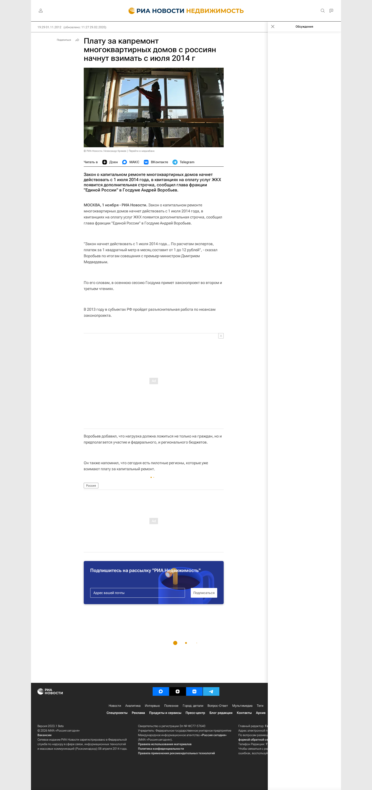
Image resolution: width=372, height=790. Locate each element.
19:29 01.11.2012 (49, 27)
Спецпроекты (117, 713)
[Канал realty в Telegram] (211, 691)
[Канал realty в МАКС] (161, 691)
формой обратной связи (255, 739)
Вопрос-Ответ (218, 706)
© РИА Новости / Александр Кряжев (105, 150)
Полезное (171, 706)
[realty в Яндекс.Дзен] (177, 691)
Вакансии (44, 735)
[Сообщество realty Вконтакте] (194, 691)
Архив (260, 713)
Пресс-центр (195, 713)
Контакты (244, 713)
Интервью (152, 706)
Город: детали (193, 706)
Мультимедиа (242, 706)
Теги (260, 706)
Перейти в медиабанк (142, 150)
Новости (115, 706)
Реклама (138, 713)
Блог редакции (220, 713)
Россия (91, 485)
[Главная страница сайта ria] (154, 11)
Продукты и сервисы (165, 713)
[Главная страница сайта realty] (186, 11)
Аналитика (133, 706)
